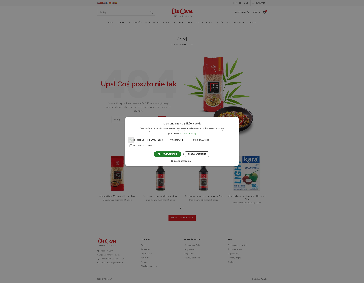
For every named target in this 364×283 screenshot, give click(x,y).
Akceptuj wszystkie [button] (167, 154)
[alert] (182, 141)
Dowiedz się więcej (188, 133)
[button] (182, 161)
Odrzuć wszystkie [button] (197, 154)
